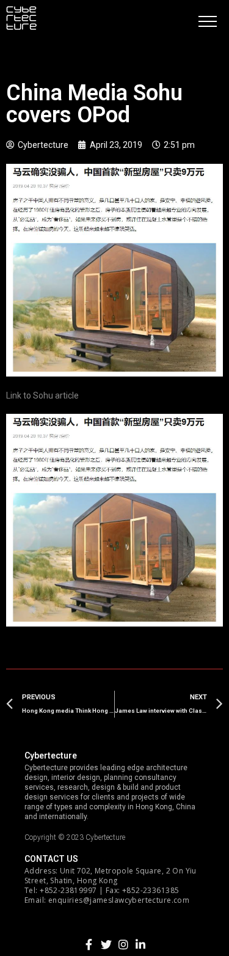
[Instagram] (123, 944)
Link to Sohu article (42, 395)
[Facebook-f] (89, 944)
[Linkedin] (140, 944)
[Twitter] (106, 944)
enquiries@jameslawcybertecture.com (118, 900)
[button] (207, 21)
